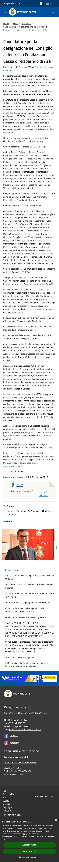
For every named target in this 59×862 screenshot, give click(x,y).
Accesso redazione (45, 796)
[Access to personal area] (41, 3)
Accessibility (8, 794)
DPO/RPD (7, 811)
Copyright (7, 807)
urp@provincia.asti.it (20, 726)
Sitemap (6, 803)
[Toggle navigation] (5, 11)
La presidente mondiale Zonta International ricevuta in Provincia (29, 595)
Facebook (11, 511)
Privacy (6, 797)
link (3, 839)
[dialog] (29, 839)
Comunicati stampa (44, 67)
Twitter (22, 511)
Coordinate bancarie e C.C (16, 757)
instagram (14, 742)
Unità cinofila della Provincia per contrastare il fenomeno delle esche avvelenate (26, 664)
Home (6, 23)
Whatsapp (35, 511)
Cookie (6, 800)
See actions (7, 520)
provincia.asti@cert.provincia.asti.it (24, 729)
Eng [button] (47, 3)
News (15, 23)
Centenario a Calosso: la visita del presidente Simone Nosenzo (29, 586)
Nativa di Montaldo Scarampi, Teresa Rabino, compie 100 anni (29, 577)
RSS (5, 790)
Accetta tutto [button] (29, 845)
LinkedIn (12, 514)
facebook (14, 735)
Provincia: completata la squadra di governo (25, 617)
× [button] (56, 820)
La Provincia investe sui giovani (19, 657)
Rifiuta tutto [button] (29, 851)
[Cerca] (53, 12)
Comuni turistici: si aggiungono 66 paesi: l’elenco (28, 602)
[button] (29, 857)
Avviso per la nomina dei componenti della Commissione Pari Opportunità (24, 610)
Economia (26, 23)
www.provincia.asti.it (13, 466)
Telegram (48, 511)
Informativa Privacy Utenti (12, 816)
